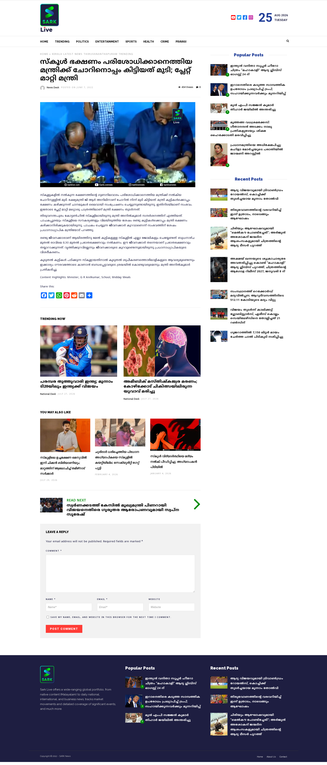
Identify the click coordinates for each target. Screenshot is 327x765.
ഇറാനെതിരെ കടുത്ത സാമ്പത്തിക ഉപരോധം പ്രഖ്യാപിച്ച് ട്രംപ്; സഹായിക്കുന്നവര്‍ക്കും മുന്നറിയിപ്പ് (258, 89)
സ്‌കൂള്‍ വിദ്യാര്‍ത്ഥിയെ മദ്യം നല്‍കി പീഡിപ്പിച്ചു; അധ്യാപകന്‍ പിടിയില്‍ (173, 461)
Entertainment (107, 41)
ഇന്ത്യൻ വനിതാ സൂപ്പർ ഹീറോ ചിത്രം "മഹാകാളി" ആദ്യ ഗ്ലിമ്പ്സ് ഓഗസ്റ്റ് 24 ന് (256, 70)
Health (148, 41)
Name (51, 599)
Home (44, 41)
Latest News (73, 54)
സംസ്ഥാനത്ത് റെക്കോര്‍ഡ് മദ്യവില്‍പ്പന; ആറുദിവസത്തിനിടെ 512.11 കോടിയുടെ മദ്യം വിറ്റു (257, 296)
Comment (54, 551)
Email (102, 599)
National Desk (48, 394)
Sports (131, 41)
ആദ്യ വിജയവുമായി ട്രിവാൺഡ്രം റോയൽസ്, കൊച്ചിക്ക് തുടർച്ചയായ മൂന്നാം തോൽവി (256, 195)
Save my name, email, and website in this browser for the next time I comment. (111, 617)
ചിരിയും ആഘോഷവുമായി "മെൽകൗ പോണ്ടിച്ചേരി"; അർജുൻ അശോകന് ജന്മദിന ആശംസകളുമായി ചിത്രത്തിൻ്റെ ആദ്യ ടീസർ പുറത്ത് (258, 237)
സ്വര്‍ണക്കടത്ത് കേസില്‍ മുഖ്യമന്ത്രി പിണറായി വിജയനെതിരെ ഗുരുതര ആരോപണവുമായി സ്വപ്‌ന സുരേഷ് (123, 510)
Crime (164, 41)
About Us (271, 757)
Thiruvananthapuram (101, 54)
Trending (62, 41)
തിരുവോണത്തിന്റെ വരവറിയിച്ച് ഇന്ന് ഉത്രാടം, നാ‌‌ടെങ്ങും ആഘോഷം (255, 214)
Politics (82, 41)
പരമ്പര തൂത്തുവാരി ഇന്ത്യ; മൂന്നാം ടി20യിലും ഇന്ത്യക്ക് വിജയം (76, 384)
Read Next (76, 500)
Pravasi (181, 41)
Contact (283, 757)
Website (154, 599)
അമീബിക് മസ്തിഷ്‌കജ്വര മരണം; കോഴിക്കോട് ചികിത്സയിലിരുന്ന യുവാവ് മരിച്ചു (160, 386)
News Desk (53, 87)
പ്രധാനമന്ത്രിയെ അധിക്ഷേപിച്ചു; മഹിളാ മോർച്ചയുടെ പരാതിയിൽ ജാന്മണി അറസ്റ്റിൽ (256, 150)
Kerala (57, 54)
